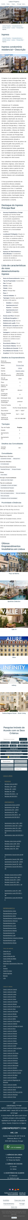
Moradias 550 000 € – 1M (11, 794)
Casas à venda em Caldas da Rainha (12, 1048)
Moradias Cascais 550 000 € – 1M (13, 884)
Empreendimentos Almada (9, 943)
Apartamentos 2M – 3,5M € (12, 809)
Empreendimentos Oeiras (9, 916)
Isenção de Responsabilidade (17, 1193)
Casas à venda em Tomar (9, 1097)
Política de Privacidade (11, 1193)
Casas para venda (9, 4)
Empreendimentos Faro (9, 933)
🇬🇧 (10, 1189)
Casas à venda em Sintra (9, 996)
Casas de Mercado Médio (9, 958)
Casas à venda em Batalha (10, 1077)
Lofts (4, 978)
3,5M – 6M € (24, 742)
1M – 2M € (13, 745)
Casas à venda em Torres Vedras (11, 1021)
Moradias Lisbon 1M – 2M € (12, 848)
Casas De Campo (7, 971)
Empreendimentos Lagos (9, 940)
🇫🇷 (13, 1189)
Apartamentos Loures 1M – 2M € (13, 890)
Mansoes (5, 976)
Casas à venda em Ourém (9, 1045)
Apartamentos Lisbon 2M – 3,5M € (13, 825)
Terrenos (5, 968)
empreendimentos (9, 908)
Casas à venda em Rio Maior (10, 1075)
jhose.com (14, 1217)
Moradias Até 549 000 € (11, 796)
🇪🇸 (18, 1189)
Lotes (4, 966)
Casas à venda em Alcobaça (10, 1094)
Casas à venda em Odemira (10, 1023)
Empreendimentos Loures (9, 925)
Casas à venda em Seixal (9, 1089)
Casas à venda (7, 776)
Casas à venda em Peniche (10, 1033)
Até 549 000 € (14, 748)
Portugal (19, 4)
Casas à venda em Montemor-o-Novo (12, 1070)
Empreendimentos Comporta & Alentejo (13, 938)
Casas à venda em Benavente (10, 1065)
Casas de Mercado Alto (9, 956)
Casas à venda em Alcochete (10, 1011)
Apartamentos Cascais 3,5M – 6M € (14, 859)
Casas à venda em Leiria (9, 1050)
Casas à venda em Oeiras (9, 999)
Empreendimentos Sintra (9, 923)
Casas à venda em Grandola (10, 1001)
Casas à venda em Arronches (10, 1058)
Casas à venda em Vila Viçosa (10, 1053)
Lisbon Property (14, 1)
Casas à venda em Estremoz (10, 1060)
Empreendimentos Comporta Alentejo (12, 918)
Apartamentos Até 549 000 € (12, 817)
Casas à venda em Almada (10, 1004)
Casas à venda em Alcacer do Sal (11, 1006)
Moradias (8, 781)
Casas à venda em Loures (9, 994)
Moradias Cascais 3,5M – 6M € (12, 877)
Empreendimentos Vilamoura (10, 920)
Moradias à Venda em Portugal (14, 751)
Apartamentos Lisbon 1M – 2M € (13, 828)
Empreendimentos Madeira (10, 930)
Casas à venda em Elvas (9, 1028)
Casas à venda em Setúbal (10, 1031)
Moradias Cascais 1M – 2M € (12, 882)
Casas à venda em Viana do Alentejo (12, 1087)
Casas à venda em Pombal (10, 1038)
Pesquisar (23, 739)
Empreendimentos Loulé (9, 935)
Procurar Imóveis (15, 757)
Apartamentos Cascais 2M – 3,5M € (14, 861)
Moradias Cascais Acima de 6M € (13, 874)
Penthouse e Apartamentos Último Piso (13, 963)
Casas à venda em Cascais (10, 989)
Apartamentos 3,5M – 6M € (12, 807)
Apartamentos (9, 802)
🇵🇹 (15, 1189)
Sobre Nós (22, 1194)
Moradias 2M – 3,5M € (10, 789)
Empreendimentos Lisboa (9, 911)
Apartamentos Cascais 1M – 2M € (13, 864)
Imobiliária (3, 4)
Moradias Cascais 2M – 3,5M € (12, 879)
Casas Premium (7, 953)
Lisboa (13, 27)
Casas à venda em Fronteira (10, 1043)
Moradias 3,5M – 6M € (10, 786)
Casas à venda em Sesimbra (10, 1016)
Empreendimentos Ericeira (9, 928)
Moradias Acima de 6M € (11, 784)
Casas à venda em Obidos (9, 1041)
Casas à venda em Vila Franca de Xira (12, 1092)
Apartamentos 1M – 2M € (11, 812)
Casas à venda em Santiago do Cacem (13, 1026)
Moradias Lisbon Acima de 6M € (13, 841)
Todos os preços (5, 742)
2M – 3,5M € (4, 745)
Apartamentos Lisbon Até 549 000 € (14, 835)
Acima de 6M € (15, 742)
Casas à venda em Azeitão (10, 1084)
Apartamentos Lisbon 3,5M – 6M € (13, 823)
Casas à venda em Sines (9, 1009)
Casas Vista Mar (7, 961)
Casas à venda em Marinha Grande (12, 1072)
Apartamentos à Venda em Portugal (14, 754)
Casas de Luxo (7, 951)
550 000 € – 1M (23, 745)
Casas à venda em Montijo (9, 1014)
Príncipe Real (19, 27)
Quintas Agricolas (7, 973)
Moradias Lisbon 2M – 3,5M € (12, 846)
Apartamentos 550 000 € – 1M (12, 814)
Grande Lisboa (6, 27)
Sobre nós (24, 4)
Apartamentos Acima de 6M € (12, 805)
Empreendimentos (14, 4)
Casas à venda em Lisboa (9, 992)
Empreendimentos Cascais (10, 913)
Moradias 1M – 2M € (10, 791)
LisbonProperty (11, 1105)
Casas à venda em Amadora (10, 1055)
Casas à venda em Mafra (9, 1019)
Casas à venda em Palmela (10, 1036)
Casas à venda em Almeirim (10, 1068)
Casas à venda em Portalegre (10, 1063)
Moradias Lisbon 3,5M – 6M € (12, 843)
